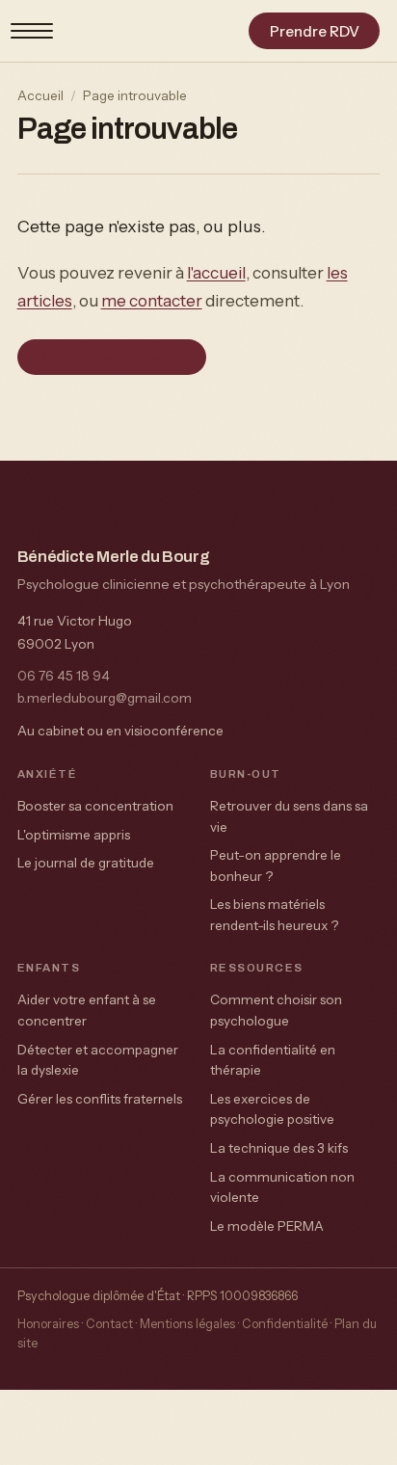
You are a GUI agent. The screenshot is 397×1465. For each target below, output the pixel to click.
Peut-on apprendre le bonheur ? (275, 865)
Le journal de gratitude (85, 862)
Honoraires (48, 1324)
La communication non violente (282, 1187)
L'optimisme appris (73, 834)
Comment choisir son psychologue (276, 1010)
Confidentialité (285, 1324)
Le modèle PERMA (267, 1226)
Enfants (48, 967)
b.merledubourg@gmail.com (104, 698)
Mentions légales (187, 1324)
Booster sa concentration (95, 805)
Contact (109, 1324)
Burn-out (245, 774)
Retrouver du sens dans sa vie (289, 816)
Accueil (40, 95)
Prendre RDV (314, 31)
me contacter (151, 300)
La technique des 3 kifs (279, 1148)
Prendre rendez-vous (111, 357)
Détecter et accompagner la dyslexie (97, 1060)
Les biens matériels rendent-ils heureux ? (274, 914)
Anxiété (47, 774)
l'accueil (216, 272)
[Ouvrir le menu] (32, 31)
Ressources (257, 967)
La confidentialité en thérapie (272, 1060)
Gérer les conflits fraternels (99, 1098)
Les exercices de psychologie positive (272, 1109)
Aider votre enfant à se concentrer (86, 1010)
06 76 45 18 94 (63, 675)
